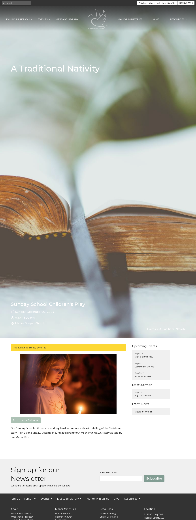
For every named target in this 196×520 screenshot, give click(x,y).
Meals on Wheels (144, 411)
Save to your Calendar (26, 420)
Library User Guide (109, 516)
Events (43, 19)
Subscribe (154, 478)
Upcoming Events (144, 346)
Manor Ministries (130, 19)
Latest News (140, 404)
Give (156, 19)
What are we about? (21, 513)
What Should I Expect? (22, 516)
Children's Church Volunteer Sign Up (157, 3)
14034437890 (186, 3)
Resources (177, 19)
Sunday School (62, 513)
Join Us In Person (18, 19)
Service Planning (108, 513)
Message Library (67, 19)
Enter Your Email (108, 472)
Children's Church (63, 516)
